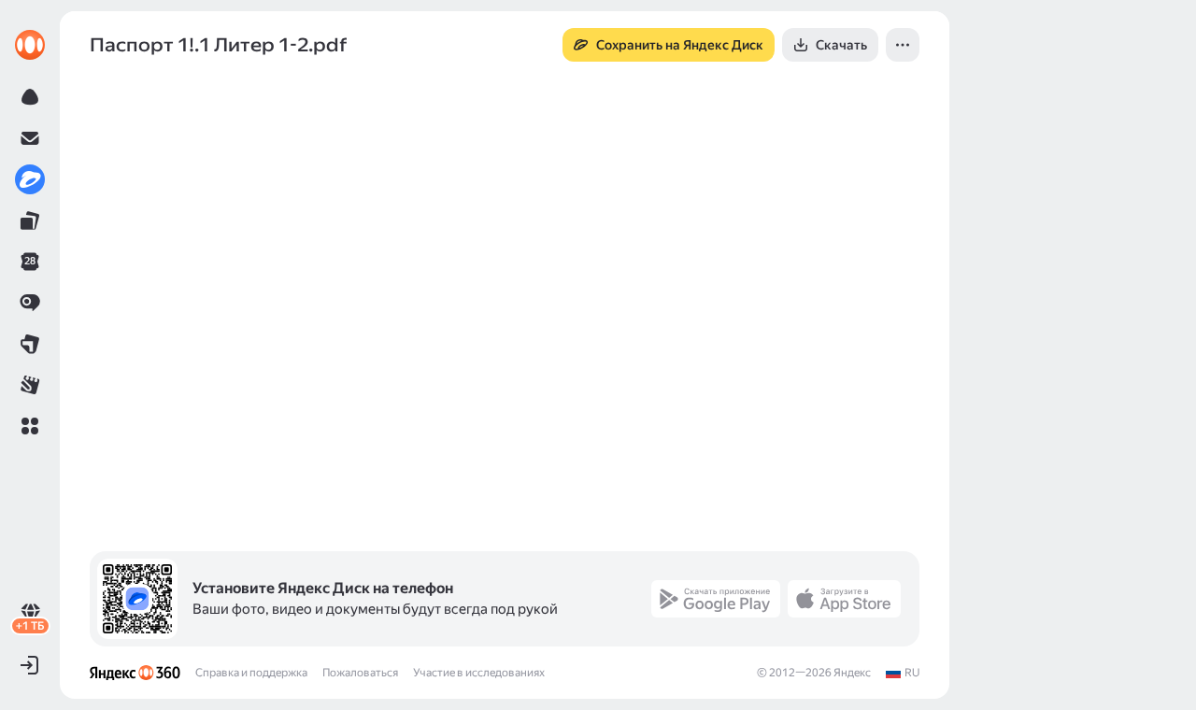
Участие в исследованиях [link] (479, 672)
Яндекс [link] (852, 672)
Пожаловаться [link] (360, 672)
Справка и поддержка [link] (251, 672)
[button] (30, 426)
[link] (30, 45)
